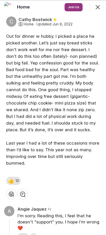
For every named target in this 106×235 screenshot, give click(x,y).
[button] (13, 181)
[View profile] (9, 7)
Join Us (73, 7)
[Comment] (22, 194)
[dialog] (53, 117)
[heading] (24, 7)
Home (29, 24)
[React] (11, 194)
